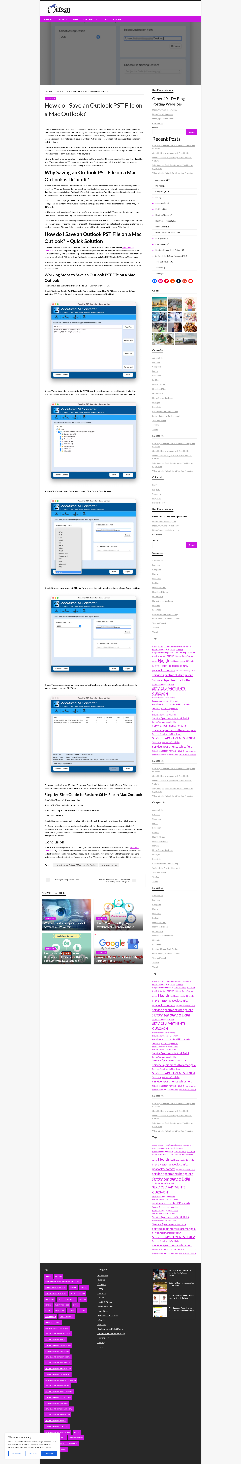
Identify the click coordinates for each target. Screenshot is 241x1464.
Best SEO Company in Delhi (160, 649)
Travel (75, 19)
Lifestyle (159, 238)
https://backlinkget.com (162, 114)
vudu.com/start (191, 751)
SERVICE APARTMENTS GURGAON (169, 691)
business (179, 649)
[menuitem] (49, 19)
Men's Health (159, 665)
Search (155, 127)
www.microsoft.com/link (187, 755)
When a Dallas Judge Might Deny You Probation (172, 173)
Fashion (158, 209)
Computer (49, 19)
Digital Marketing (180, 653)
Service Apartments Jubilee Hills (164, 722)
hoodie (182, 661)
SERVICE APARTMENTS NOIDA (173, 738)
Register (117, 19)
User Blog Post (90, 19)
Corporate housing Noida (162, 653)
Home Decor (160, 227)
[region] (32, 1446)
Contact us (157, 494)
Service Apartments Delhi (171, 680)
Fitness (178, 656)
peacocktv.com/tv (163, 670)
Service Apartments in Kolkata (164, 715)
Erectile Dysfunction (159, 656)
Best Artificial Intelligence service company (177, 646)
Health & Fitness (162, 215)
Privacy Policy (158, 502)
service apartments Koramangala (174, 730)
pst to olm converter (109, 865)
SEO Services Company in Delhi (185, 671)
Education (159, 203)
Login (105, 19)
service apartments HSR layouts (171, 704)
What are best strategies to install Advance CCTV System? (64, 924)
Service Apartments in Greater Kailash (165, 712)
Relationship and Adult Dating (167, 250)
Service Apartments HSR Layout (165, 701)
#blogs (154, 646)
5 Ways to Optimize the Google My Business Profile (116, 958)
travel (155, 751)
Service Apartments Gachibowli (163, 684)
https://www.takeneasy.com (164, 521)
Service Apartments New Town (166, 734)
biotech (172, 649)
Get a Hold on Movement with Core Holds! (170, 153)
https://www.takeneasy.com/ (164, 110)
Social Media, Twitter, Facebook (168, 256)
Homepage (48, 91)
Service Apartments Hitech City (163, 698)
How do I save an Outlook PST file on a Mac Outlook (76, 865)
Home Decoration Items (165, 232)
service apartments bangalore (172, 675)
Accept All (49, 1453)
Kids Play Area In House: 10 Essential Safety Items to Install (180, 1272)
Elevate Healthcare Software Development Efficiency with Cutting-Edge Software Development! (66, 957)
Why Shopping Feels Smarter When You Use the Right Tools (181, 1309)
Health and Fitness (163, 221)
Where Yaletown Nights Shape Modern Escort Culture (181, 1296)
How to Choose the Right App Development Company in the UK (116, 924)
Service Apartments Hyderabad (165, 708)
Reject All (33, 1453)
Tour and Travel (161, 262)
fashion (170, 655)
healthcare (174, 661)
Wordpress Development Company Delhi (165, 754)
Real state (159, 244)
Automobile (160, 180)
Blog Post (156, 498)
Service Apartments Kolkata (169, 725)
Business (62, 19)
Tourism (158, 268)
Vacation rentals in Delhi (172, 750)
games (154, 661)
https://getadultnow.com (163, 118)
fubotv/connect (187, 656)
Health (163, 660)
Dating (158, 197)
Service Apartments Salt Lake (165, 742)
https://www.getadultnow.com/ (165, 530)
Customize (16, 1453)
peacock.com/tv (178, 665)
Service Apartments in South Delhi (170, 718)
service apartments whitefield (172, 746)
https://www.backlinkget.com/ (165, 525)
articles (160, 646)
